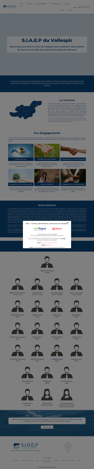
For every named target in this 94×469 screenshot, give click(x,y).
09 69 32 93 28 (49, 245)
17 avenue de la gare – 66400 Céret (49, 242)
